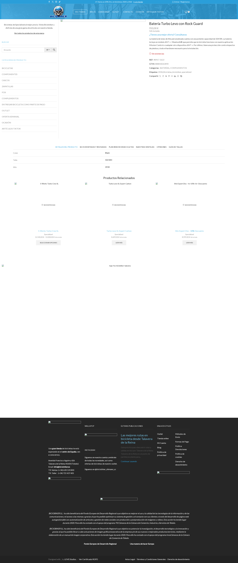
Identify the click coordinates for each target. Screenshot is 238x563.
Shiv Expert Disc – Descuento (189, 231)
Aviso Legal (130, 559)
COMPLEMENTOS (178, 68)
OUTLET (115, 12)
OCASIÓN (140, 12)
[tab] (66, 147)
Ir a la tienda (138, 2)
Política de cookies (179, 455)
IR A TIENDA (80, 12)
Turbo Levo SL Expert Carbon (119, 231)
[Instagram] (56, 2)
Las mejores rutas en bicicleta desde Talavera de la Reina (136, 438)
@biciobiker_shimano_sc (105, 469)
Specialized (48, 234)
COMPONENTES (9, 74)
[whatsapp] (178, 76)
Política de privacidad (161, 453)
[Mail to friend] (171, 76)
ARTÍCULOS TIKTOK (11, 128)
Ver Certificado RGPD (88, 559)
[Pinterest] (169, 76)
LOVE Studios (70, 559)
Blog (159, 447)
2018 (160, 72)
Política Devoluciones (181, 447)
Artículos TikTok (155, 12)
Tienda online (163, 438)
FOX (4, 92)
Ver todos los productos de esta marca (29, 33)
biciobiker (176, 72)
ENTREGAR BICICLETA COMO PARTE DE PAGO (23, 104)
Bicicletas (167, 72)
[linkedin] (175, 76)
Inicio (93, 12)
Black (107, 153)
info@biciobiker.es (62, 467)
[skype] (181, 76)
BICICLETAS (7, 68)
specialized (186, 72)
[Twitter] (53, 2)
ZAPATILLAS (7, 86)
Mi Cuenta (161, 443)
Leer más (119, 243)
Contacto (128, 12)
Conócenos (104, 12)
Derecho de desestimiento (181, 463)
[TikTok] (59, 2)
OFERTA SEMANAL (10, 116)
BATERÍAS (164, 68)
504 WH (108, 160)
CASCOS (6, 80)
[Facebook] (49, 2)
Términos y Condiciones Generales (151, 559)
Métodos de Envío (180, 435)
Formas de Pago (182, 441)
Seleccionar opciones (48, 243)
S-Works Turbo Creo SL (48, 231)
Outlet (160, 434)
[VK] (166, 76)
